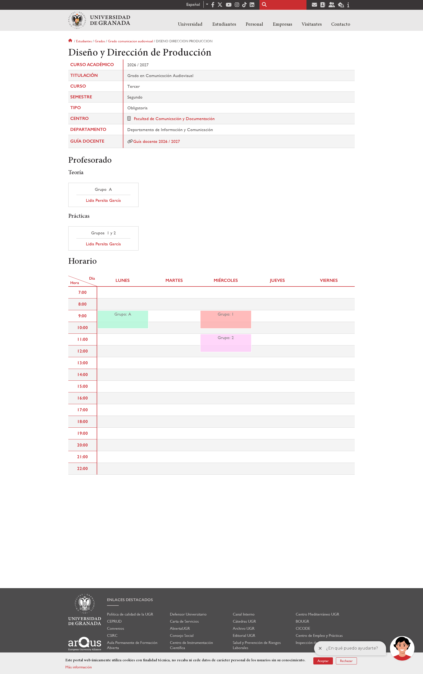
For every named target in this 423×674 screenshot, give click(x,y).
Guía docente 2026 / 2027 (156, 141)
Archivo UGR (244, 628)
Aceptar (323, 661)
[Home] (99, 20)
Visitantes (312, 24)
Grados (100, 41)
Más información (78, 667)
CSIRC (112, 635)
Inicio (70, 41)
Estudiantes (224, 24)
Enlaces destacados (130, 599)
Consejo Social (182, 635)
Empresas (282, 24)
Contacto (340, 24)
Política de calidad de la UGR (130, 614)
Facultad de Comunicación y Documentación (174, 118)
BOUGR (302, 621)
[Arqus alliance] (84, 644)
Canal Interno (244, 614)
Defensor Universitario (188, 614)
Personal (254, 24)
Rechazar (346, 661)
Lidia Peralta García (103, 200)
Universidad (190, 24)
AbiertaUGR (180, 628)
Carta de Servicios (184, 621)
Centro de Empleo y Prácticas (319, 635)
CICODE (303, 628)
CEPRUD (114, 621)
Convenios (115, 628)
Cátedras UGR (244, 621)
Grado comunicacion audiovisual (130, 41)
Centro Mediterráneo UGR (317, 614)
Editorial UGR (244, 635)
